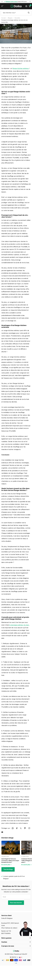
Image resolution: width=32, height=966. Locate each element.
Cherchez (29, 12)
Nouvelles (17, 18)
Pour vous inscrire (16, 902)
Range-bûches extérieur (21, 68)
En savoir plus (6, 864)
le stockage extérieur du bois (19, 625)
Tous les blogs (8, 869)
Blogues (10, 18)
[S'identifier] (26, 6)
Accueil (3, 18)
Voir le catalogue (2, 6)
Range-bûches (20, 92)
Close (16, 938)
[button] (2, 1)
